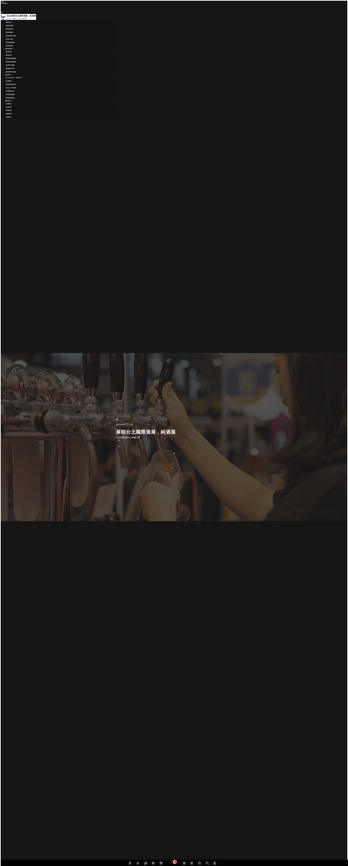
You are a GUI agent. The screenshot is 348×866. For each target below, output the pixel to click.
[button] (9, 19)
